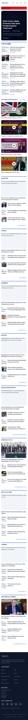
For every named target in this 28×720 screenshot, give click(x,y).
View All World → (23, 277)
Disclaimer (3, 693)
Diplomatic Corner (5, 683)
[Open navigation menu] (25, 3)
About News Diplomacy (6, 690)
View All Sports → (23, 382)
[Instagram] (11, 704)
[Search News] (13, 3)
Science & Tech (17, 676)
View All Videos (23, 99)
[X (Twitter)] (3, 704)
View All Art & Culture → (21, 539)
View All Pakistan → (22, 225)
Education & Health (5, 676)
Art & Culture (4, 679)
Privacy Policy (4, 695)
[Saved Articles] (17, 3)
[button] (14, 110)
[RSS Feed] (20, 704)
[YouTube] (16, 704)
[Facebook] (7, 704)
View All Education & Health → (20, 434)
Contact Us (3, 696)
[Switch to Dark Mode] (21, 3)
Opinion (15, 679)
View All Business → (22, 330)
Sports (15, 673)
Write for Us (3, 691)
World (15, 669)
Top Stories (16, 683)
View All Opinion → (22, 591)
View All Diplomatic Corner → (20, 643)
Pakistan (3, 669)
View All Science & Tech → (21, 486)
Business (3, 673)
